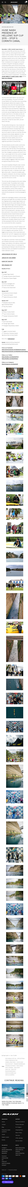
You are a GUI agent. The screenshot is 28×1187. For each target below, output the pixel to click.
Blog (3, 1127)
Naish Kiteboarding (20, 1147)
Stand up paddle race (10, 1072)
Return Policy (19, 1132)
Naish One (7, 1069)
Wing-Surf (4, 1161)
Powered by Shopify (12, 1169)
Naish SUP (13, 1069)
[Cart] (25, 2)
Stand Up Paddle (6, 1163)
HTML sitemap (19, 1138)
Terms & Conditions (20, 1121)
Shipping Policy (19, 1129)
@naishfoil (4, 1153)
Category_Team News (10, 1062)
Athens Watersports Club (11, 1060)
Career (3, 1134)
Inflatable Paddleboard (19, 1063)
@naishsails (4, 1151)
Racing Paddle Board (10, 1071)
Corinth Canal (20, 1062)
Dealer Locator (5, 1137)
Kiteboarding (5, 1157)
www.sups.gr (11, 338)
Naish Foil (18, 1155)
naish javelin (17, 1067)
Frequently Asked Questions (6, 1130)
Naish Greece (19, 1065)
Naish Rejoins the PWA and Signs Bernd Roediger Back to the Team (13, 1103)
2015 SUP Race (21, 1058)
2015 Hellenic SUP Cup (10, 1058)
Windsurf (4, 1165)
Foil (2, 1159)
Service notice (19, 1140)
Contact (4, 1124)
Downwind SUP (9, 1063)
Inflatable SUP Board (10, 1065)
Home (3, 1121)
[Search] (5, 2)
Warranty (18, 1135)
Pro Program (18, 1127)
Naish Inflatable (9, 1067)
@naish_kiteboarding (7, 1149)
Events (3, 1139)
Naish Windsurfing (20, 1153)
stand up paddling (9, 1074)
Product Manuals (20, 1124)
